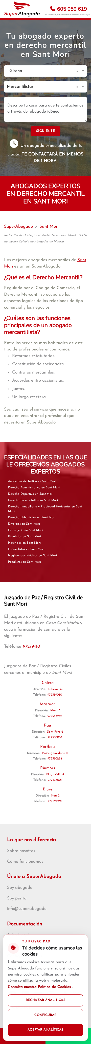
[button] (78, 71)
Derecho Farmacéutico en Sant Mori (33, 500)
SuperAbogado (18, 226)
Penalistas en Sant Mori (24, 561)
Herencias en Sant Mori (24, 542)
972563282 (55, 716)
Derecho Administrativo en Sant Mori (34, 487)
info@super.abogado (27, 909)
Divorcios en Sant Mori (24, 523)
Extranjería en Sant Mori (25, 530)
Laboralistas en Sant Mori (26, 549)
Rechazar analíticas (45, 1000)
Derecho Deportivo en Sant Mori (30, 494)
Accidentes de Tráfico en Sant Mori (32, 481)
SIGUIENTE (45, 131)
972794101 (32, 646)
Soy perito (16, 898)
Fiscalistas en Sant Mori (24, 536)
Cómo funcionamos (25, 861)
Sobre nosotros (21, 851)
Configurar (45, 1015)
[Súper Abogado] (22, 9)
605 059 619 (71, 9)
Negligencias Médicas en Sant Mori (32, 555)
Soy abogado (19, 888)
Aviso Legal (84, 14)
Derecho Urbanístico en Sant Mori (31, 517)
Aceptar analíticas (45, 1029)
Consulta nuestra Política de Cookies (40, 987)
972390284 (55, 758)
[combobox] (40, 71)
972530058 (55, 737)
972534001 (55, 780)
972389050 (55, 694)
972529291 (55, 801)
